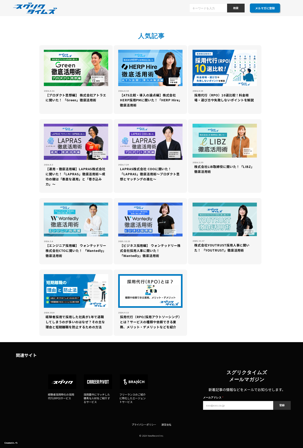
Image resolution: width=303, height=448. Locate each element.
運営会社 (166, 424)
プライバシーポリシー (144, 424)
